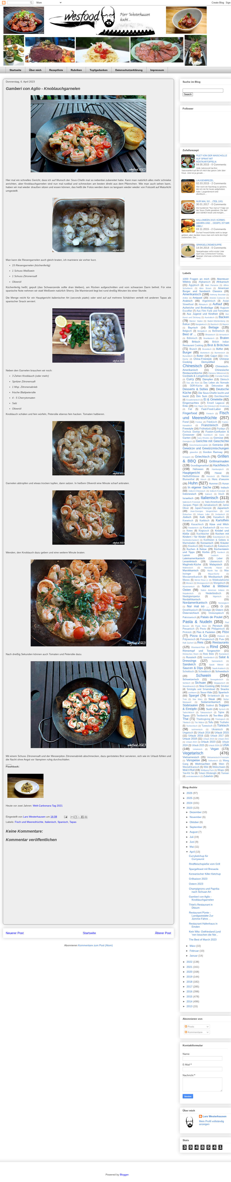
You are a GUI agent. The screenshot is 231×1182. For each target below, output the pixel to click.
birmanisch (224, 335)
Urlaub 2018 (190, 738)
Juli (192, 836)
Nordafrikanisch (192, 599)
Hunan (225, 483)
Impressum (157, 70)
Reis (200, 642)
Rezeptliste (56, 70)
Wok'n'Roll (189, 770)
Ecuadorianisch (193, 400)
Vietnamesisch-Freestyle (218, 757)
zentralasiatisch (193, 776)
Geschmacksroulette (198, 445)
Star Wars (197, 699)
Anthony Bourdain (218, 295)
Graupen (186, 457)
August (194, 831)
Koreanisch (207, 542)
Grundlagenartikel (200, 465)
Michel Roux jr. (201, 580)
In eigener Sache (199, 487)
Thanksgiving (203, 719)
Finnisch (210, 413)
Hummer (213, 483)
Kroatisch (208, 546)
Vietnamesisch (191, 757)
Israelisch (188, 498)
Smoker (225, 686)
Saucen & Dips (193, 668)
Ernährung (224, 406)
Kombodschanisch (191, 540)
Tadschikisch (188, 712)
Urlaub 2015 (222, 732)
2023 (190, 807)
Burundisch (188, 356)
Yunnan (225, 773)
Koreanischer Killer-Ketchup (205, 873)
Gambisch (208, 435)
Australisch (209, 317)
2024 (190, 802)
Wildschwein (218, 767)
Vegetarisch (193, 753)
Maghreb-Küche (192, 564)
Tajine (221, 712)
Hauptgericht (191, 472)
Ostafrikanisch (190, 610)
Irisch (221, 494)
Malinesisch (188, 568)
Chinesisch (192, 366)
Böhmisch (192, 338)
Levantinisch (190, 561)
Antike (185, 298)
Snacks (225, 689)
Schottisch (188, 671)
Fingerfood (190, 413)
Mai (192, 846)
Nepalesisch (188, 593)
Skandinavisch (189, 686)
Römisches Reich (191, 654)
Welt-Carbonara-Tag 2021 (48, 805)
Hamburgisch (218, 469)
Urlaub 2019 (208, 739)
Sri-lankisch (214, 696)
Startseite (15, 70)
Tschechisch (191, 726)
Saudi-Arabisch (219, 668)
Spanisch (63, 821)
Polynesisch (189, 639)
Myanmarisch (189, 586)
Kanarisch (188, 520)
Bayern (226, 324)
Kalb (202, 517)
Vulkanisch (213, 760)
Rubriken (76, 70)
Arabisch (188, 300)
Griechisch (202, 456)
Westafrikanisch (191, 767)
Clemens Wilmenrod (217, 373)
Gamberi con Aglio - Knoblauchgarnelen (201, 898)
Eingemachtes (191, 402)
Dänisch (224, 379)
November (196, 817)
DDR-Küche (196, 386)
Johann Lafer (203, 514)
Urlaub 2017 (216, 735)
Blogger (124, 1174)
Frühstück (205, 428)
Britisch (196, 341)
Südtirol (210, 705)
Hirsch (203, 479)
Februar (195, 950)
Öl (222, 606)
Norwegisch (223, 603)
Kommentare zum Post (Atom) (95, 945)
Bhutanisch (210, 335)
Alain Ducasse (211, 285)
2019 (190, 976)
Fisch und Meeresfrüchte (29, 821)
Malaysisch (216, 564)
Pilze (225, 632)
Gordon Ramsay (213, 452)
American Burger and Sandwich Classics (206, 290)
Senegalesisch (216, 679)
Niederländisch (213, 593)
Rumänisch (224, 654)
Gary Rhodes (203, 438)
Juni (192, 841)
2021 (190, 966)
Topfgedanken (99, 70)
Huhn (193, 483)
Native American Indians (213, 590)
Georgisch (187, 441)
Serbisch (186, 683)
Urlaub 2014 (204, 732)
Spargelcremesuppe (209, 245)
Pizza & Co (198, 636)
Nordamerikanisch (195, 602)
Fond (186, 421)
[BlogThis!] (75, 817)
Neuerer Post (15, 933)
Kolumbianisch (219, 537)
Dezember (196, 812)
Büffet (219, 348)
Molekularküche (220, 580)
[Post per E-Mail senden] (65, 816)
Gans (221, 435)
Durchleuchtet (221, 396)
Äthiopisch (203, 304)
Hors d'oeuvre (220, 479)
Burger (187, 352)
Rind (214, 646)
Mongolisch (219, 583)
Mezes (186, 580)
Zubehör (208, 776)
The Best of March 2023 (203, 939)
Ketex (190, 530)
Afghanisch (204, 282)
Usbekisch (197, 749)
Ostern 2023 (196, 883)
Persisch (217, 625)
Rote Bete (208, 654)
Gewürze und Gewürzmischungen (206, 448)
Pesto (203, 629)
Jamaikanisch (210, 505)
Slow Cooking (207, 686)
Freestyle (188, 428)
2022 (190, 961)
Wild (206, 767)
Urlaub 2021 (223, 739)
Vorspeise (193, 760)
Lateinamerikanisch (194, 558)
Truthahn (224, 722)
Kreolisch (193, 546)
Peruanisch (188, 629)
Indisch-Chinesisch (197, 491)
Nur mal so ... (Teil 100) (209, 201)
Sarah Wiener (216, 665)
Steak (211, 699)
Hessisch (210, 476)
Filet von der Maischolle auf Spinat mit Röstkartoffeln (211, 158)
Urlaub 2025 (198, 745)
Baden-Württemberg (216, 321)
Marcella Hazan (213, 568)
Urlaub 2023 (208, 741)
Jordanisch (220, 514)
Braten (224, 338)
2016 (190, 991)
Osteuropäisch (216, 613)
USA (226, 745)
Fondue (198, 422)
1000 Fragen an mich (196, 278)
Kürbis (206, 552)
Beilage (214, 327)
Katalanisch (193, 528)
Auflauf (217, 304)
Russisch (191, 657)
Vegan (214, 749)
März (193, 945)
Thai (185, 719)
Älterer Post (163, 933)
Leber (220, 558)
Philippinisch (218, 629)
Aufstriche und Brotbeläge (198, 307)
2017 (190, 986)
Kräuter (224, 542)
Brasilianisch (208, 338)
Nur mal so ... (198, 606)
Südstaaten (190, 705)
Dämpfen (207, 379)
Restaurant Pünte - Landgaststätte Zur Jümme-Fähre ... (201, 915)
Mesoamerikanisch (192, 577)
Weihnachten (202, 763)
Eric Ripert (199, 406)
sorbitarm (192, 692)
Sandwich (189, 664)
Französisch (209, 425)
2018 (190, 981)
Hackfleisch (221, 465)
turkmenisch (197, 729)
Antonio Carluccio (217, 298)
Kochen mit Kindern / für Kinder (206, 535)
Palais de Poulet (212, 617)
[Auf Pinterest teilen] (86, 817)
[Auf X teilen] (79, 817)
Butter (200, 355)
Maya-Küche (213, 574)
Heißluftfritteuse (191, 476)
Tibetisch (187, 722)
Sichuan (200, 682)
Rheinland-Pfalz (198, 647)
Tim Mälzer (199, 722)
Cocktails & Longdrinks (196, 375)
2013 (190, 1006)
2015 (190, 996)
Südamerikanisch (211, 701)
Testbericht (202, 715)
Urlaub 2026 (213, 745)
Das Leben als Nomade (216, 382)
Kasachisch (197, 524)
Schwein (203, 675)
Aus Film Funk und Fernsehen (213, 311)
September (196, 827)
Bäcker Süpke (195, 321)
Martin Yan (212, 570)
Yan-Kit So (188, 773)
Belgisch (187, 331)
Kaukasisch (209, 527)
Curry (190, 379)
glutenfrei (194, 452)
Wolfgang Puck (207, 770)
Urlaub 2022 (191, 742)
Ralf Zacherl (188, 643)
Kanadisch (218, 517)
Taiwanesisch (206, 712)
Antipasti (197, 297)
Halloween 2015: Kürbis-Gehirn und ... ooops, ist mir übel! (212, 223)
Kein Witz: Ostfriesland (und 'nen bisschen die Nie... (205, 933)
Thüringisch (220, 719)
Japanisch (223, 507)
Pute (221, 639)
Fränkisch (212, 422)
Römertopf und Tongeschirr (201, 650)
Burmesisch (220, 353)
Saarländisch (209, 657)
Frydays (221, 428)
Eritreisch (212, 406)
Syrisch (222, 709)
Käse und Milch (219, 524)
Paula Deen (201, 626)
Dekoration (217, 386)
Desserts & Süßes (195, 389)
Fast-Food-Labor (211, 409)
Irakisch (208, 494)
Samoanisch (217, 661)
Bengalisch (202, 331)
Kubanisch (223, 546)
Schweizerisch (191, 679)
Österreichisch (191, 612)
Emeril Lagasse (216, 403)
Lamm (186, 555)
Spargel (194, 695)
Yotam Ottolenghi (208, 773)
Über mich (35, 70)
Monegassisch (203, 583)
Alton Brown (205, 288)
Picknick (187, 632)
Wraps (220, 770)
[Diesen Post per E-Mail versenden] (72, 817)
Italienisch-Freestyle (191, 502)
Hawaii (218, 473)
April (192, 851)
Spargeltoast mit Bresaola (203, 868)
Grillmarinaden (219, 461)
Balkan (186, 324)
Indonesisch (189, 493)
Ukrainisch (217, 729)
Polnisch (221, 636)
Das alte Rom (192, 383)
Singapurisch (219, 683)
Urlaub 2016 (195, 735)
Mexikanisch (215, 576)
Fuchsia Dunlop (191, 431)
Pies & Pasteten (206, 632)
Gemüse (218, 437)
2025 (190, 798)
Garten (187, 437)
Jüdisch (187, 517)
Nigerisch (217, 596)
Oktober (195, 822)
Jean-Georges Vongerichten (203, 511)
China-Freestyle (202, 358)
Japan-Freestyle (203, 508)
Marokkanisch (191, 570)
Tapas (72, 821)
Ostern (219, 609)
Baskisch (215, 324)
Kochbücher (203, 534)
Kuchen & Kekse (197, 549)
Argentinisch (208, 301)
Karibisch (204, 520)
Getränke (217, 444)
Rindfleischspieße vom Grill (204, 863)
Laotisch (214, 555)
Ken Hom (224, 528)
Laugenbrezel (205, 180)
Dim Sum (201, 396)
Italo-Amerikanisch (215, 502)
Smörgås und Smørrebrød (201, 689)
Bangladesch (201, 324)
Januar (194, 955)
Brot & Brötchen (218, 345)
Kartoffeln (222, 520)
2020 (190, 971)
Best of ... (189, 334)
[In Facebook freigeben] (82, 817)
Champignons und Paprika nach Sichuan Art (204, 890)
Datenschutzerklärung (129, 70)
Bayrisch (193, 327)
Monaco (189, 583)
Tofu (210, 722)
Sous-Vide (206, 692)
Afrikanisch (222, 281)
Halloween (198, 469)
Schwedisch (222, 671)
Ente (185, 405)
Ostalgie (206, 610)
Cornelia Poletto (222, 376)
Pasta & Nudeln (197, 621)
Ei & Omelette (213, 399)
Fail (190, 409)
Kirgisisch (204, 530)
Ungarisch (188, 732)
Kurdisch (221, 552)
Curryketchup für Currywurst (198, 857)
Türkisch (223, 725)
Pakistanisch (189, 617)
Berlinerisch (218, 331)
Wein (221, 764)
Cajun (213, 355)
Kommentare (194, 1032)
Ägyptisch (194, 285)
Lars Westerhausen (214, 1116)
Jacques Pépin (191, 505)
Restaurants (220, 642)
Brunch (193, 349)
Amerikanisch (192, 294)
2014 (190, 1001)
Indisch (225, 487)
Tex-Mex (218, 715)
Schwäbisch (204, 671)
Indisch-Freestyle (217, 491)
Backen (224, 317)
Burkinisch (205, 353)
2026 (190, 792)
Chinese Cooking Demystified (206, 360)
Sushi (209, 709)
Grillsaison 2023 (198, 878)
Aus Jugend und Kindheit (202, 313)
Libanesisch (216, 561)
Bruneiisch (207, 349)
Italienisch (50, 821)
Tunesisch (207, 726)
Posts (190, 1026)
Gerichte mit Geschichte (212, 441)
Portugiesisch (207, 639)
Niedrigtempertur (191, 596)
